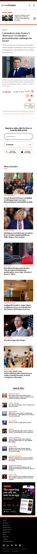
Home (4, 521)
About (4, 534)
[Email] (31, 95)
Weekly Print (6, 532)
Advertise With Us (8, 541)
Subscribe (6, 537)
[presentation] (34, 18)
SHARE (27, 91)
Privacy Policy (6, 551)
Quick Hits (18, 388)
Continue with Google (12, 152)
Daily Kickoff (6, 527)
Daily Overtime (7, 530)
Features (5, 523)
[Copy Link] (27, 95)
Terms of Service (15, 551)
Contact (5, 539)
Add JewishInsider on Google (30, 106)
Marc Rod (7, 92)
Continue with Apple (27, 152)
